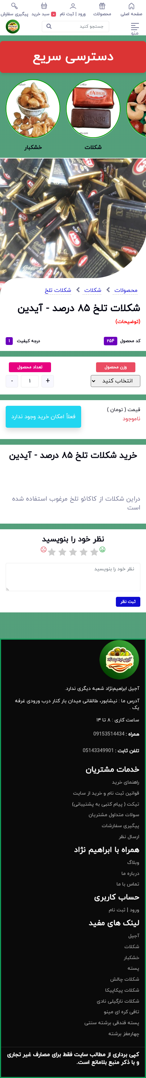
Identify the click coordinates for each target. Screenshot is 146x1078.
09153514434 (108, 734)
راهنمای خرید (125, 782)
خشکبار (131, 958)
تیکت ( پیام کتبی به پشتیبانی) (105, 804)
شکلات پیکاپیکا (122, 990)
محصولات (125, 290)
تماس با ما (128, 884)
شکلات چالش (124, 979)
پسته (133, 968)
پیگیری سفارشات (120, 826)
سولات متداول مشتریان (114, 815)
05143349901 (98, 751)
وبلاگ (133, 862)
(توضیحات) (128, 321)
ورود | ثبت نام (124, 910)
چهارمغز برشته (123, 1034)
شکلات (92, 290)
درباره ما (130, 873)
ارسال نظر (129, 837)
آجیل (133, 936)
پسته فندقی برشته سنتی (111, 1023)
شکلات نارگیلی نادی (118, 1001)
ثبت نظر (128, 602)
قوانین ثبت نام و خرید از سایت (106, 793)
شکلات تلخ (58, 290)
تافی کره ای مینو (121, 1012)
